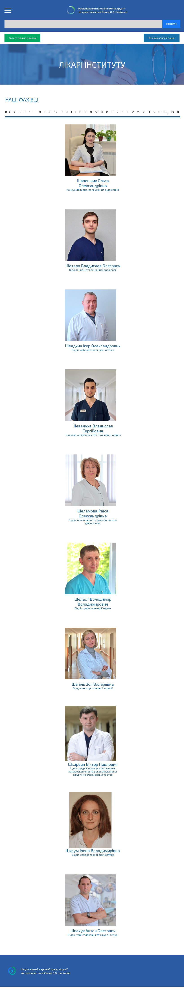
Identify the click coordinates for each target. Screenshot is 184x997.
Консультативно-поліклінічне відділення (93, 189)
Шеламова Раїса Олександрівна (92, 513)
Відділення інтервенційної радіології (92, 269)
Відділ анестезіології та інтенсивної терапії (93, 434)
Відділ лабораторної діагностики (93, 349)
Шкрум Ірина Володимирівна (93, 850)
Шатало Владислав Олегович (92, 265)
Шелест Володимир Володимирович (92, 601)
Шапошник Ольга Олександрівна (93, 183)
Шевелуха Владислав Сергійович (92, 428)
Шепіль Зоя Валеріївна (93, 684)
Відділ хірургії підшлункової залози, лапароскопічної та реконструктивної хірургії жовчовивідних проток (92, 771)
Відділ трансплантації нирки (92, 608)
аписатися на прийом (22, 37)
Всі (7, 112)
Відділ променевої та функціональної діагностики (93, 521)
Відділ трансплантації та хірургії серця (93, 934)
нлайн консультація (162, 37)
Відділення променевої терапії (93, 688)
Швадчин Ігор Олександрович (92, 345)
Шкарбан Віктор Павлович (92, 764)
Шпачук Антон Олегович (92, 930)
